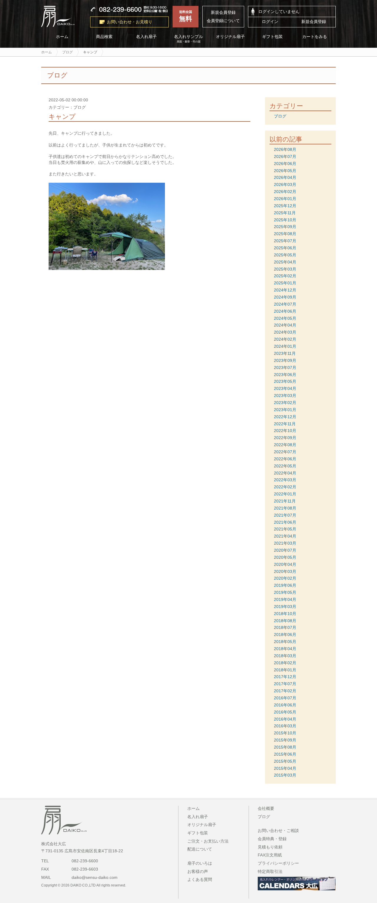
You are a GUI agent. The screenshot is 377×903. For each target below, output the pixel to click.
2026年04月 (285, 177)
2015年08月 (285, 747)
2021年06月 (285, 522)
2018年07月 (285, 627)
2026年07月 (285, 156)
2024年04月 (285, 325)
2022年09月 (285, 437)
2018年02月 (285, 662)
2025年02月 (285, 275)
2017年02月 (285, 690)
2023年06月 (285, 374)
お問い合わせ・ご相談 (278, 830)
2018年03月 (285, 655)
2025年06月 (285, 247)
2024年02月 (285, 339)
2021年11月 (285, 501)
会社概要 (266, 808)
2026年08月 (285, 149)
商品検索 (104, 36)
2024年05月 (285, 318)
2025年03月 (285, 269)
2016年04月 (285, 719)
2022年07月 (285, 451)
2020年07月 (285, 550)
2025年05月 (285, 255)
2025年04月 (285, 262)
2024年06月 (285, 311)
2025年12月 (285, 205)
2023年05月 (285, 381)
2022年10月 (285, 430)
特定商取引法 (270, 871)
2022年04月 (285, 473)
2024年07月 (285, 304)
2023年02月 (285, 402)
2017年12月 (285, 676)
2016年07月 (285, 698)
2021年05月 (285, 529)
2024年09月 (285, 297)
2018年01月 (285, 670)
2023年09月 (285, 360)
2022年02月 (285, 487)
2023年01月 (285, 409)
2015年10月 (285, 733)
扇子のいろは (199, 863)
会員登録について (223, 20)
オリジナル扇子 (230, 36)
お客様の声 (197, 871)
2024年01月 (285, 346)
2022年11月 (285, 423)
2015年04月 (285, 768)
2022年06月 (285, 459)
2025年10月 (285, 219)
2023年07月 (285, 367)
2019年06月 (285, 585)
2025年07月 (285, 240)
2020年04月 (285, 564)
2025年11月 (285, 212)
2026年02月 (285, 191)
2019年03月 (285, 606)
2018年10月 (285, 613)
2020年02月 (285, 578)
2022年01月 (285, 494)
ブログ (280, 116)
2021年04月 (285, 536)
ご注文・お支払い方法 (208, 841)
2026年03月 (285, 184)
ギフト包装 (272, 36)
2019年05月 (285, 592)
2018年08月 (285, 620)
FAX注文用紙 (270, 855)
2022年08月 (285, 444)
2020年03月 (285, 571)
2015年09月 (285, 740)
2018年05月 (285, 641)
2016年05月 (285, 712)
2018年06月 (285, 634)
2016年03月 (285, 726)
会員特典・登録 (272, 838)
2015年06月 (285, 754)
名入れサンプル (188, 38)
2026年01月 (285, 198)
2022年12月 (285, 416)
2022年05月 (285, 466)
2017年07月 (285, 683)
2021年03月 (285, 543)
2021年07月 (285, 515)
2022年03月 (285, 479)
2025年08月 (285, 233)
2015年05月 (285, 761)
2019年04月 (285, 599)
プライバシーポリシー (278, 863)
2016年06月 (285, 705)
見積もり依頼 (270, 847)
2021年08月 (285, 508)
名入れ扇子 (146, 36)
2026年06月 (285, 163)
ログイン (270, 21)
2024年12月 (285, 290)
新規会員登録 (223, 12)
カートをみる (314, 36)
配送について (199, 849)
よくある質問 (199, 879)
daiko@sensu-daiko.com (95, 877)
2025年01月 (285, 283)
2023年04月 (285, 388)
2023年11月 (285, 353)
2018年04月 (285, 648)
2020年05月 (285, 557)
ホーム (62, 36)
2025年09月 (285, 226)
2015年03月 (285, 775)
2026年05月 (285, 170)
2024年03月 (285, 332)
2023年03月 (285, 395)
